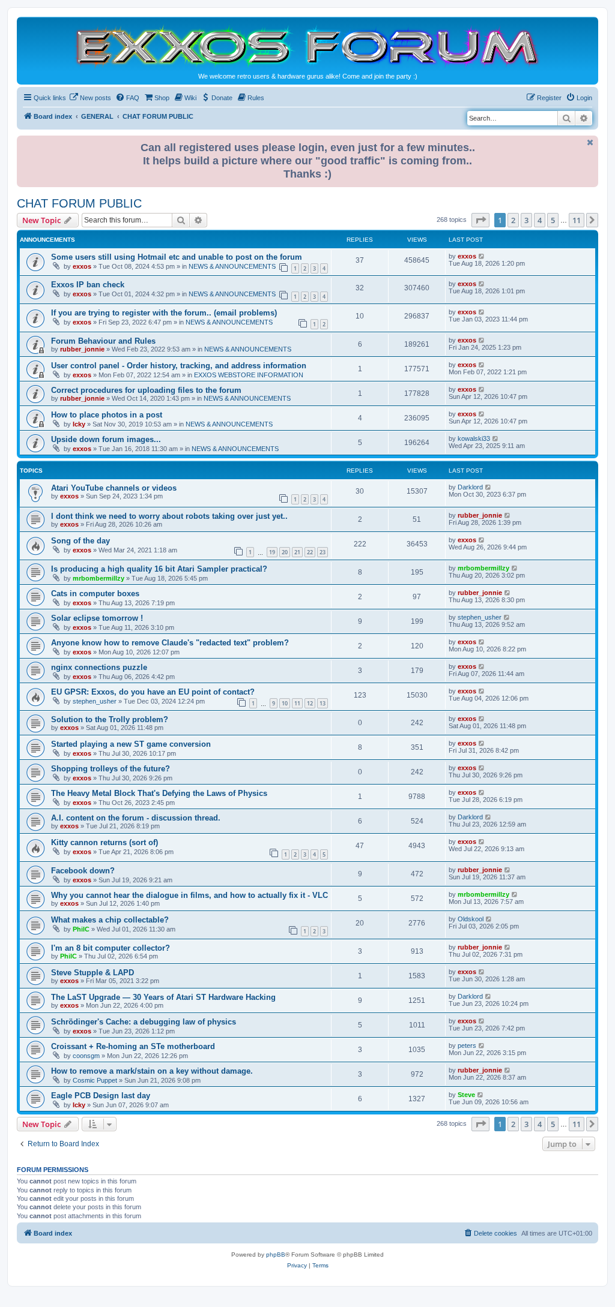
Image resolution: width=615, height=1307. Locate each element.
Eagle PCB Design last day (100, 1095)
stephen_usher (479, 617)
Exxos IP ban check (87, 284)
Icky (79, 424)
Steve (466, 1094)
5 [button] (553, 220)
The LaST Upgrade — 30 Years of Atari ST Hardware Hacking (163, 997)
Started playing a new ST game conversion (131, 744)
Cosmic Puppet (95, 1080)
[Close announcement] (590, 142)
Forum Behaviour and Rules (103, 340)
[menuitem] (90, 98)
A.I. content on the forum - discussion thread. (135, 817)
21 (297, 552)
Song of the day (80, 540)
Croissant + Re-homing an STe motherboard (133, 1046)
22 (310, 552)
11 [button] (576, 220)
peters (467, 1045)
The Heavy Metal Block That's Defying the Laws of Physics (159, 793)
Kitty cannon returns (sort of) (104, 842)
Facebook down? (83, 870)
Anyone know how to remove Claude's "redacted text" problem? (170, 642)
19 (272, 552)
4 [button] (540, 220)
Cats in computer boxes (95, 593)
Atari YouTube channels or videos (114, 487)
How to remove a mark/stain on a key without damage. (152, 1070)
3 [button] (526, 220)
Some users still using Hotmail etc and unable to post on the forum (176, 257)
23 (323, 552)
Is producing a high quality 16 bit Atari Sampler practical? (159, 568)
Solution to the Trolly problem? (109, 719)
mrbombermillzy (98, 578)
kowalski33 (474, 438)
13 (323, 703)
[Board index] (307, 46)
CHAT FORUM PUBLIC (79, 203)
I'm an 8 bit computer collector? (110, 948)
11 (297, 703)
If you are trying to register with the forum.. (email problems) (164, 312)
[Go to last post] (482, 256)
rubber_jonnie (82, 349)
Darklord (470, 487)
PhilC (81, 929)
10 (285, 703)
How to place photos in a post (106, 414)
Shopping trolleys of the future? (110, 768)
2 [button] (513, 220)
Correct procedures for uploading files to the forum (146, 390)
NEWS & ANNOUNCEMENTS (232, 266)
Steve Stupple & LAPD (92, 972)
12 (310, 703)
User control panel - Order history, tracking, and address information (178, 365)
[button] (480, 220)
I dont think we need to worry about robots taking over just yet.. (169, 516)
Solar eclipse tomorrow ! (97, 618)
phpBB (275, 1254)
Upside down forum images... (106, 439)
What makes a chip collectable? (110, 919)
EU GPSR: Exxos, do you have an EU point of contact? (153, 691)
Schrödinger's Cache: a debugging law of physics (143, 1021)
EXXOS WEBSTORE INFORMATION (248, 374)
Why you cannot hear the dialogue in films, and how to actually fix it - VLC (189, 895)
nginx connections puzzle (99, 667)
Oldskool (470, 919)
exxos (82, 266)
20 (285, 552)
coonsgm (86, 1055)
